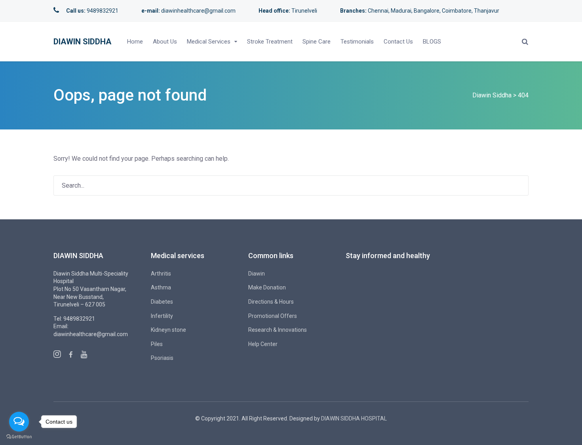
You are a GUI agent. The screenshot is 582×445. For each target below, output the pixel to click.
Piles (157, 344)
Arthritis (161, 273)
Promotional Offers (272, 316)
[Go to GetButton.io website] (19, 436)
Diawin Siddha (82, 41)
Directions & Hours (271, 302)
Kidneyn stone (168, 330)
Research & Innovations (277, 330)
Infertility (162, 316)
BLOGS (432, 41)
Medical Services (208, 41)
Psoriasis (162, 358)
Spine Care (316, 41)
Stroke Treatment (270, 41)
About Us (165, 41)
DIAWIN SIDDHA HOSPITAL (354, 418)
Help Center (263, 344)
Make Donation (267, 287)
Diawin (256, 273)
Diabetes (162, 302)
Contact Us (398, 41)
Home (135, 41)
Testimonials (357, 41)
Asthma (161, 287)
